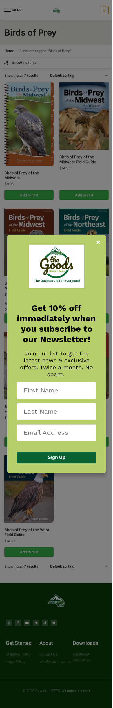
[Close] (98, 242)
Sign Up (56, 457)
